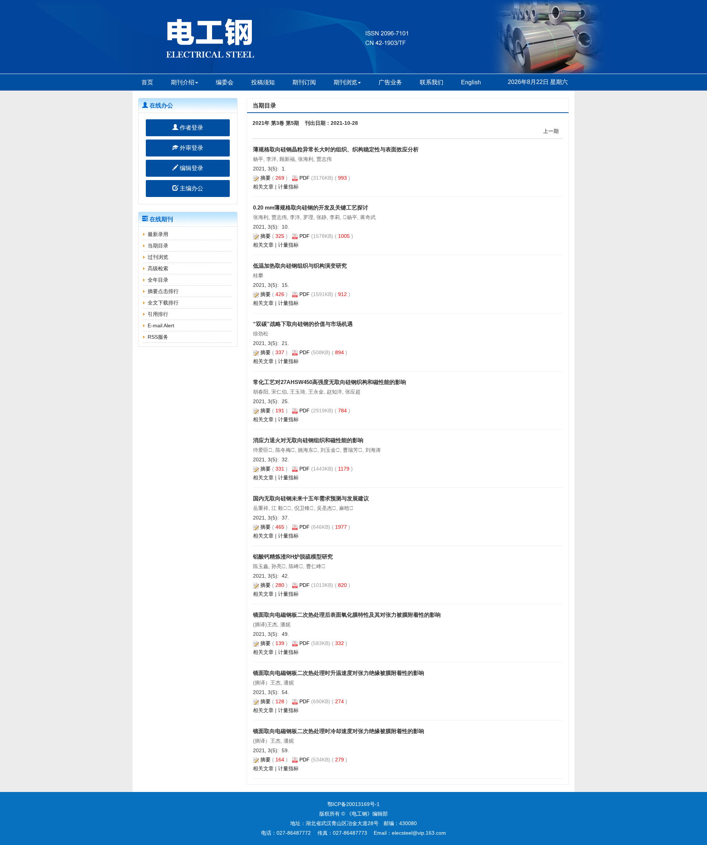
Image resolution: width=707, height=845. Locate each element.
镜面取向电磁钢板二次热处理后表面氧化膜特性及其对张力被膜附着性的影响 (347, 615)
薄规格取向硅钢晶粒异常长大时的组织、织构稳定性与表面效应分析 (336, 149)
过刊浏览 (158, 257)
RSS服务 (158, 337)
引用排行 (158, 314)
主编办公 (190, 188)
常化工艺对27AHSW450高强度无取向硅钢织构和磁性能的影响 (329, 382)
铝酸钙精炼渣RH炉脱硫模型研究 (293, 556)
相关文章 (263, 187)
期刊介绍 (182, 82)
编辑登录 (190, 168)
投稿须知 (263, 82)
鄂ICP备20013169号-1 (353, 804)
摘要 (265, 178)
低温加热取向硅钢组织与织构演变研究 (300, 266)
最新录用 (158, 234)
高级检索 (158, 268)
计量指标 (288, 187)
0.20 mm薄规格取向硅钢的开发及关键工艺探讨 (310, 207)
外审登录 (190, 148)
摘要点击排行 (163, 291)
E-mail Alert (161, 325)
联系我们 (431, 82)
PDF (304, 178)
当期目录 (158, 246)
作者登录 (190, 127)
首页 (147, 82)
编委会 (224, 82)
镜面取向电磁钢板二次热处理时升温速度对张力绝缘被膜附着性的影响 (338, 673)
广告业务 (390, 82)
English (471, 82)
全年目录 (158, 280)
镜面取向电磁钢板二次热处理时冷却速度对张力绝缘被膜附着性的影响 (338, 731)
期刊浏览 (345, 82)
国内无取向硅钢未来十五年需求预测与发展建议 (311, 498)
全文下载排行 (163, 303)
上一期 (551, 131)
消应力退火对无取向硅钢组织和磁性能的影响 (308, 440)
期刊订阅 (304, 82)
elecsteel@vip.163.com (419, 833)
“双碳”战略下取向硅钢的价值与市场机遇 (303, 324)
